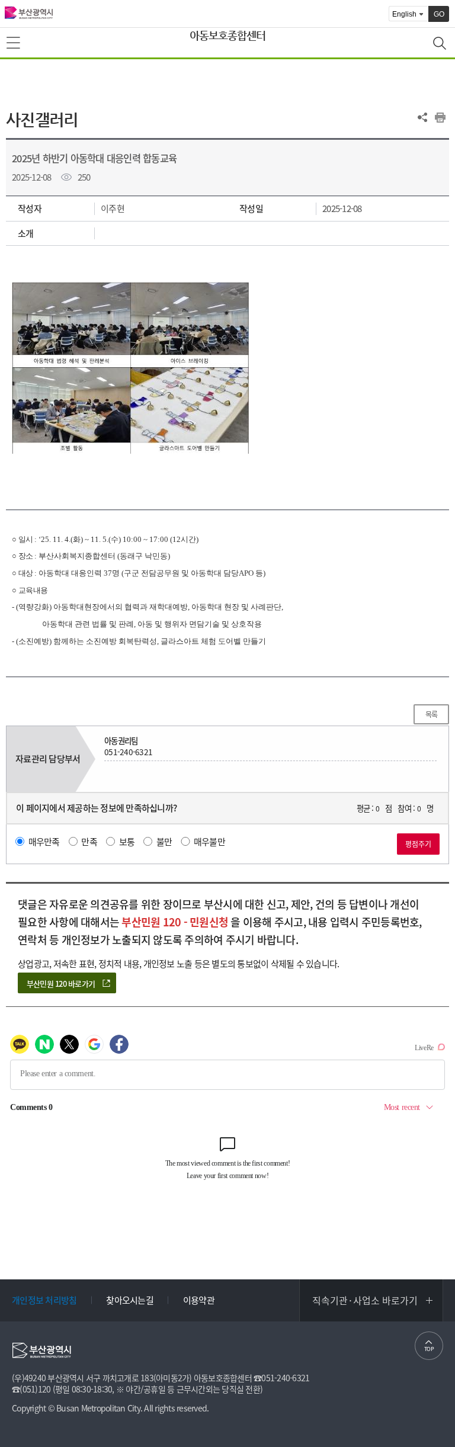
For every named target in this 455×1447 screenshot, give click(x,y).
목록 (431, 714)
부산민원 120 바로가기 (61, 983)
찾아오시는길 (129, 1300)
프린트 (440, 117)
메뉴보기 (14, 43)
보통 (127, 841)
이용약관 (198, 1300)
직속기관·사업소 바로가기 (365, 1300)
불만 (164, 841)
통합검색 (441, 44)
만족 (89, 841)
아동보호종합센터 (227, 35)
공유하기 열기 (422, 117)
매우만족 (44, 841)
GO (439, 14)
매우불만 (209, 841)
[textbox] (147, 593)
